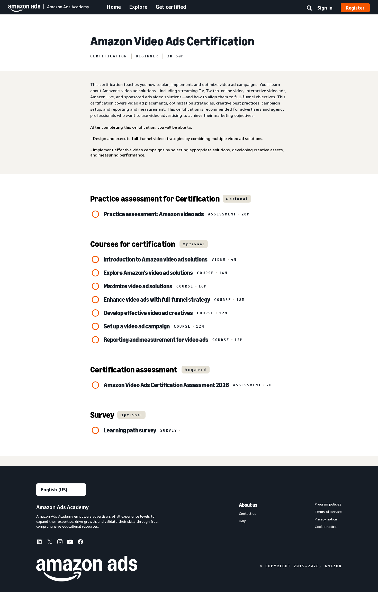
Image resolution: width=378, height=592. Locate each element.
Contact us (247, 513)
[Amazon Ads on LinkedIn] (39, 542)
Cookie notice (326, 527)
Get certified (171, 7)
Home (113, 7)
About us (248, 505)
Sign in (324, 8)
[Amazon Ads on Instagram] (60, 542)
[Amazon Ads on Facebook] (80, 542)
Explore (138, 7)
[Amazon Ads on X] (50, 542)
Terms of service (328, 512)
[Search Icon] (309, 9)
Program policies (328, 504)
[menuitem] (41, 542)
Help (242, 521)
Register (355, 8)
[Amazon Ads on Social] (70, 542)
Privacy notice (326, 519)
